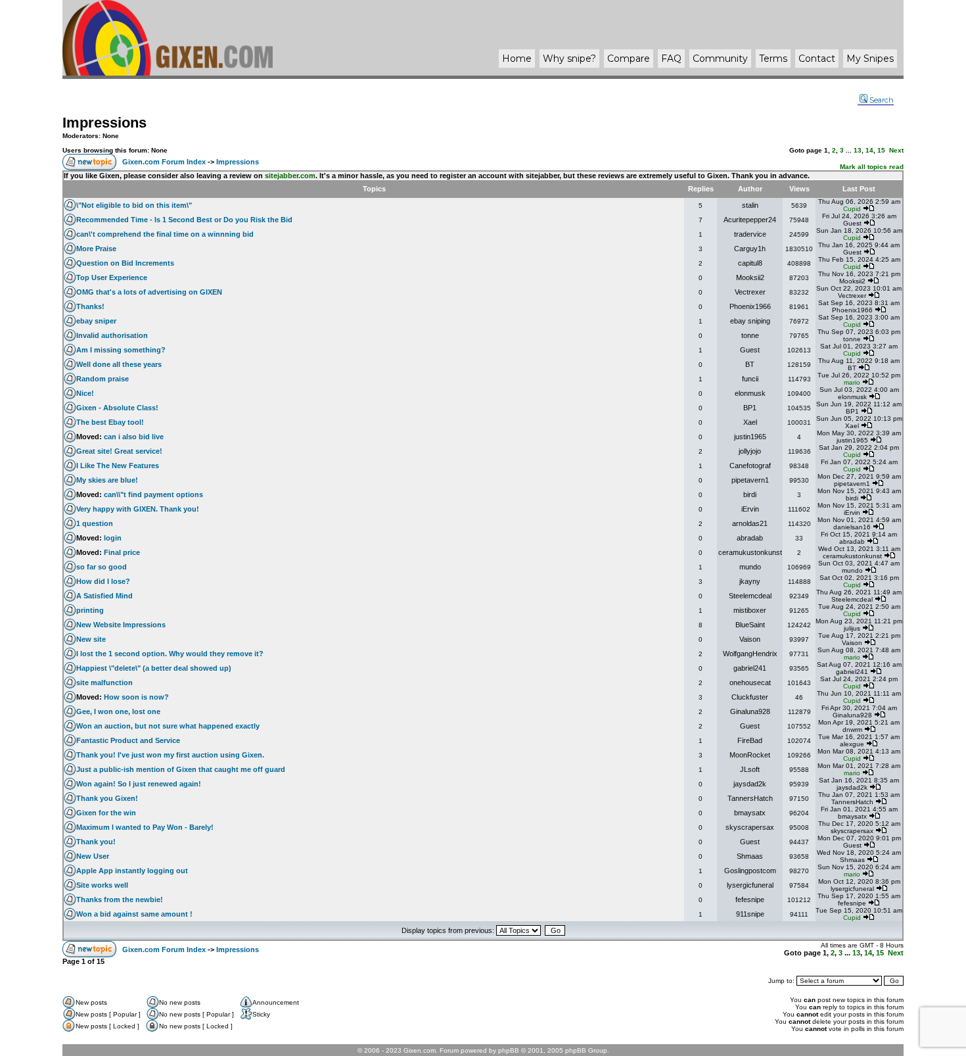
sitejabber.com (290, 176)
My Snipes (870, 58)
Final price (122, 552)
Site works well (102, 885)
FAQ (671, 58)
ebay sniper (96, 321)
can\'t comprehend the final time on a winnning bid (165, 234)
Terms (773, 58)
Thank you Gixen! (107, 798)
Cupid (852, 208)
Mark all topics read (872, 166)
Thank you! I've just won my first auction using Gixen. (170, 755)
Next (896, 150)
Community (720, 58)
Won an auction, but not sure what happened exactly (168, 726)
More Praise (96, 248)
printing (90, 610)
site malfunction (104, 682)
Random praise (102, 379)
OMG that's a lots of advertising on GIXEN (149, 292)
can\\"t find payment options (153, 494)
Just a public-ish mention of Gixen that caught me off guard (180, 769)
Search (881, 100)
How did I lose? (103, 581)
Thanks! (90, 306)
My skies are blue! (107, 480)
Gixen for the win (106, 813)
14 (869, 150)
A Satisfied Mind (104, 596)
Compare (628, 58)
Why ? (569, 58)
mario (852, 382)
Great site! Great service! (119, 451)
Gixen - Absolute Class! (117, 408)
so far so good (101, 567)
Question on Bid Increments (125, 263)
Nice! (85, 393)
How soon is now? (136, 697)
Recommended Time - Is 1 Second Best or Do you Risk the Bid (184, 220)
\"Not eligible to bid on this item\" (134, 205)
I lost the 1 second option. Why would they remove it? (170, 654)
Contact (816, 58)
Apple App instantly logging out (132, 871)
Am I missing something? (121, 350)
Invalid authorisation (112, 335)
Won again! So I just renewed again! (138, 784)
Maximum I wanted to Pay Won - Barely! (145, 827)
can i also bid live (134, 437)
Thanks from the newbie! (119, 899)
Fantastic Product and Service (128, 740)
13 (858, 150)
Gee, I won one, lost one (118, 711)
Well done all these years (119, 364)
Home (517, 58)
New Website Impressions (121, 625)
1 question (94, 523)
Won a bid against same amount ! (134, 914)
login (113, 538)
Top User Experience (111, 277)
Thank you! (96, 842)
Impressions (104, 122)
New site (91, 639)
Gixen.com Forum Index (164, 162)
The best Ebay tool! (110, 422)
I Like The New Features (117, 465)
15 (881, 150)
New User (92, 856)
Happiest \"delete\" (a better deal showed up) (153, 668)
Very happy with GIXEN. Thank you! (137, 509)
